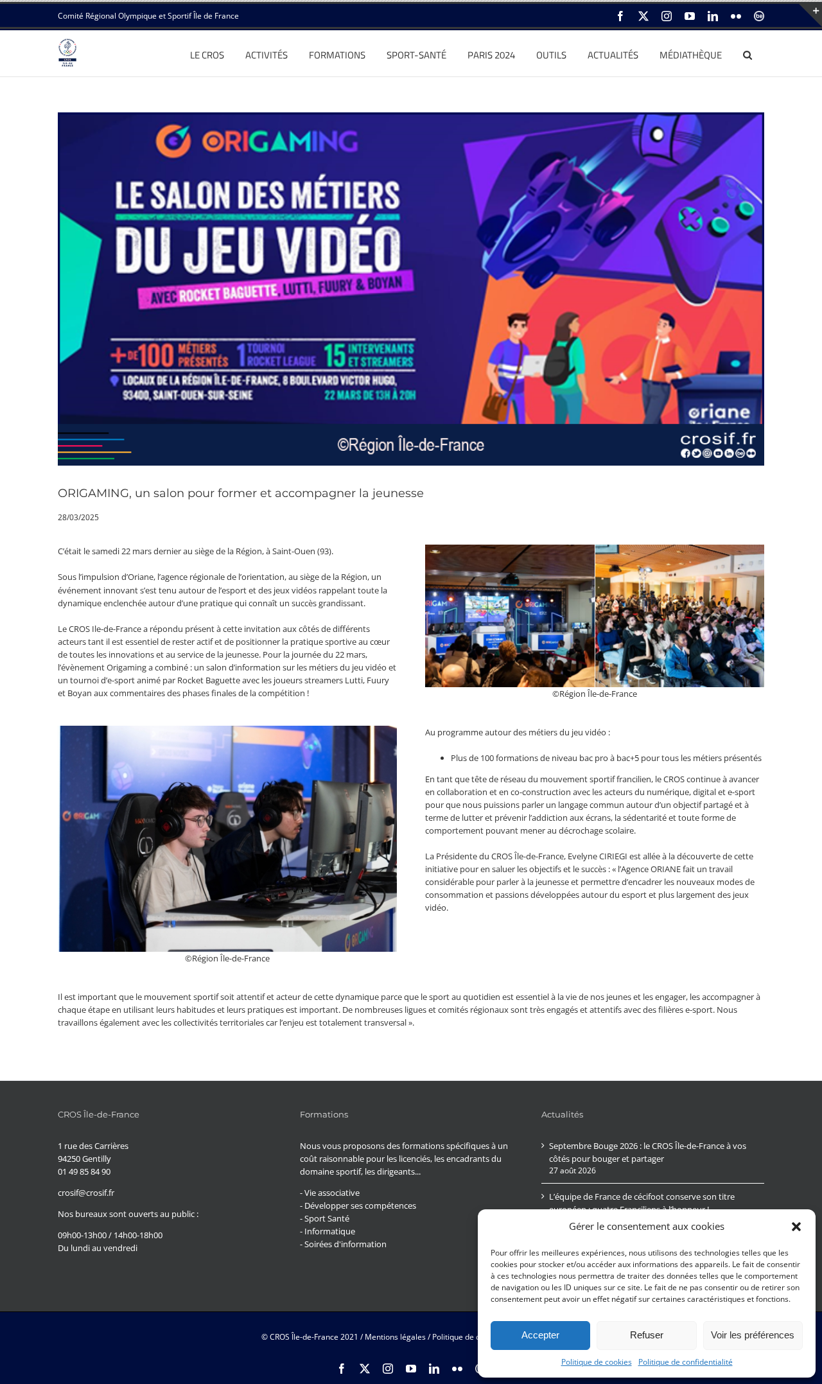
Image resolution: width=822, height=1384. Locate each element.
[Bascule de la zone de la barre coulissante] (810, 15)
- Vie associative (330, 1192)
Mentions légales (395, 1336)
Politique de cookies (596, 1361)
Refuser (646, 1334)
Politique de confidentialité (685, 1361)
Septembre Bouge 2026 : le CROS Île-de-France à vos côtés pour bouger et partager (647, 1152)
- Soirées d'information (343, 1244)
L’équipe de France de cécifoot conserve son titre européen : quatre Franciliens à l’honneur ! (642, 1203)
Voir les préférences (752, 1334)
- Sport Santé (324, 1218)
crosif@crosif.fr (86, 1192)
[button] (796, 1226)
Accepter (540, 1334)
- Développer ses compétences (358, 1205)
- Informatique (327, 1231)
